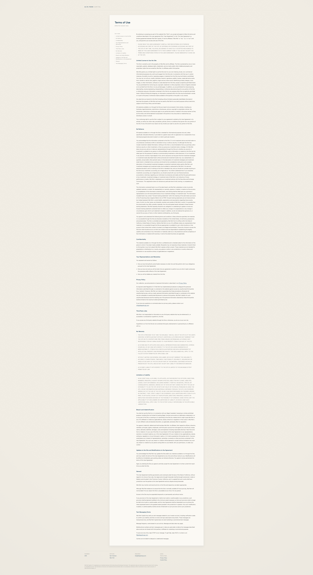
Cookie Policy (163, 560)
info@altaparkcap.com (142, 305)
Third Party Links (120, 48)
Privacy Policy (119, 46)
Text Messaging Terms (121, 63)
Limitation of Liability (121, 53)
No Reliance (119, 38)
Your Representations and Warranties (122, 43)
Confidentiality (119, 40)
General (118, 61)
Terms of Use (163, 555)
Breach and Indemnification (122, 55)
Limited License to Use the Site (123, 36)
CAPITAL (93, 7)
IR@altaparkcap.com (142, 535)
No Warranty (119, 51)
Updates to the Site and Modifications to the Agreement (123, 58)
